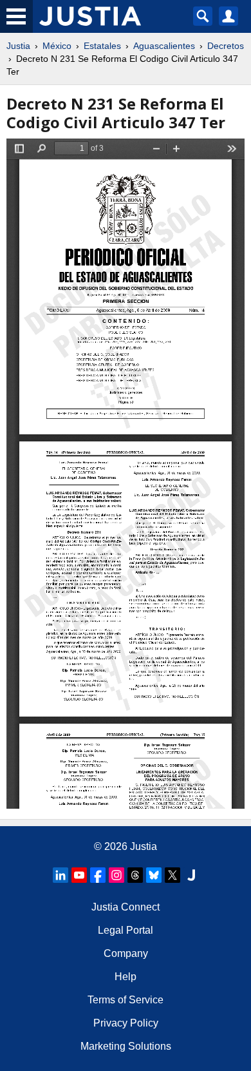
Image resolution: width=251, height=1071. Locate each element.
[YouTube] (79, 875)
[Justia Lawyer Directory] (191, 875)
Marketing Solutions (125, 1046)
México (56, 46)
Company (126, 953)
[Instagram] (116, 875)
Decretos (225, 46)
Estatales (102, 46)
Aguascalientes (164, 46)
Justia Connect (125, 907)
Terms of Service (125, 999)
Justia (18, 46)
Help (125, 976)
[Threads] (135, 875)
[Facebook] (98, 875)
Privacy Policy (125, 1023)
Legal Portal (125, 930)
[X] (172, 875)
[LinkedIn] (60, 875)
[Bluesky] (154, 875)
